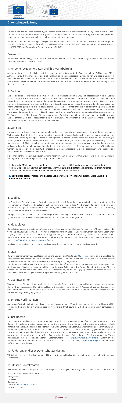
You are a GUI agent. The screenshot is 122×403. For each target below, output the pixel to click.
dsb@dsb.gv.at (94, 340)
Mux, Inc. (82, 255)
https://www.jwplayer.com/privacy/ (28, 240)
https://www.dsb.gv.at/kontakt (84, 337)
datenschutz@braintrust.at (26, 384)
